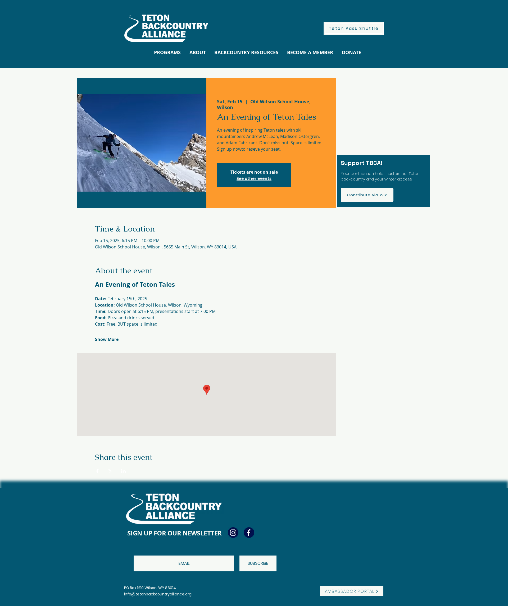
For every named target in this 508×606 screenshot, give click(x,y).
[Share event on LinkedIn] (123, 471)
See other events (254, 178)
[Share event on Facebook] (97, 471)
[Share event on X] (110, 471)
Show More (107, 339)
